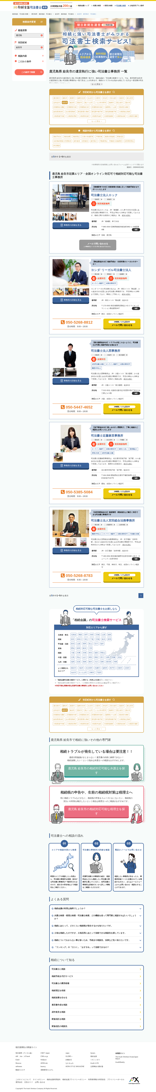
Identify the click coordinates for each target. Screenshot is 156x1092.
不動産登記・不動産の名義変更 (111, 141)
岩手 (86, 635)
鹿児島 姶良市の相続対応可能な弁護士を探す (96, 770)
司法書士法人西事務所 (105, 350)
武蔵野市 (109, 525)
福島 (109, 635)
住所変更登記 (129, 141)
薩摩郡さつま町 (111, 107)
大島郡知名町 (121, 116)
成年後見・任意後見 (81, 141)
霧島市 (65, 98)
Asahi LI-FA (94, 1063)
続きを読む (126, 215)
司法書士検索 (121, 5)
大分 (96, 662)
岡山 (78, 657)
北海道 (73, 635)
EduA (18, 1060)
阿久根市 (113, 98)
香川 (102, 657)
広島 (72, 657)
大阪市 (109, 355)
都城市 (109, 199)
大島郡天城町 (133, 116)
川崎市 (91, 672)
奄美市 (72, 103)
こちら (104, 683)
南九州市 (130, 98)
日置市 (97, 98)
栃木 (103, 639)
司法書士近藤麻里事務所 (107, 435)
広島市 (127, 668)
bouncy (43, 1066)
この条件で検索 (28, 72)
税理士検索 (108, 5)
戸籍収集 (99, 136)
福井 (102, 644)
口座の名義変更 (87, 136)
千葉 (91, 639)
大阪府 (97, 355)
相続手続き (57, 136)
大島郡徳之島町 (124, 112)
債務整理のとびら (47, 1070)
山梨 (78, 644)
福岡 (72, 662)
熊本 (90, 662)
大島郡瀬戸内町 (59, 116)
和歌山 (102, 653)
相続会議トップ (83, 5)
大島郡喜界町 (72, 116)
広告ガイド (28, 1082)
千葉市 (99, 672)
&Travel (27, 1056)
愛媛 (113, 657)
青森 (80, 635)
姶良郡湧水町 (58, 112)
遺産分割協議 (109, 136)
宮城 (97, 635)
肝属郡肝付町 (72, 107)
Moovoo (18, 1063)
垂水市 (127, 103)
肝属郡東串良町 (97, 107)
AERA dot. (44, 1063)
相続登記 (76, 136)
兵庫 (78, 653)
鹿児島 (108, 662)
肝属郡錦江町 (84, 107)
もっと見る (95, 121)
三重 (90, 648)
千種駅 (122, 440)
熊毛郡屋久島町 (83, 112)
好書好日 (69, 1060)
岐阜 (84, 648)
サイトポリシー (39, 1079)
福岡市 (104, 668)
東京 (72, 639)
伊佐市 (105, 98)
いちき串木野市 (100, 103)
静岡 (78, 648)
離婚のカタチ (20, 1070)
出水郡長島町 (70, 112)
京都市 (119, 668)
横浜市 (73, 668)
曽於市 (79, 103)
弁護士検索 (97, 5)
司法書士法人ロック (104, 195)
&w (21, 1056)
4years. (93, 1053)
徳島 (107, 657)
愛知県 (97, 440)
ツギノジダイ (95, 1060)
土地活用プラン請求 (137, 5)
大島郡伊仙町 (96, 116)
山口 (84, 657)
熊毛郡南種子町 (111, 112)
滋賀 (96, 653)
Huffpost (44, 1060)
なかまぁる (69, 1063)
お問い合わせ (40, 1082)
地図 (136, 229)
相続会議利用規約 (53, 1079)
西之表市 (119, 103)
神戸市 (112, 668)
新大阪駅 (122, 355)
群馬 (109, 639)
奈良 (90, 653)
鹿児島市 (57, 98)
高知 (119, 657)
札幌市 (97, 668)
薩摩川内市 (81, 98)
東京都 (97, 274)
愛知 (72, 648)
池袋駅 (122, 274)
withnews (19, 1066)
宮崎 (102, 662)
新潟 (72, 644)
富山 (90, 644)
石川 (96, 644)
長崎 (84, 662)
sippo (67, 1053)
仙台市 (73, 672)
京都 (84, 653)
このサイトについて (23, 1079)
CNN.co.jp (44, 1056)
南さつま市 (89, 103)
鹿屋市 (72, 98)
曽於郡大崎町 (124, 107)
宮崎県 (97, 199)
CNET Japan (45, 1053)
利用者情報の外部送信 (96, 1079)
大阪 (72, 653)
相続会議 (93, 1056)
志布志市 (57, 103)
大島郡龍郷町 (108, 116)
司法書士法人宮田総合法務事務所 (113, 520)
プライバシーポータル (115, 1079)
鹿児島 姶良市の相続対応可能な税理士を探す (96, 811)
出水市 (90, 98)
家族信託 (120, 136)
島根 (96, 657)
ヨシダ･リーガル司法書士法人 (111, 270)
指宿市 (121, 98)
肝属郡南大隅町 (59, 107)
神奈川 (79, 639)
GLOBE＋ (69, 1056)
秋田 (91, 635)
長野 (84, 644)
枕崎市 (111, 103)
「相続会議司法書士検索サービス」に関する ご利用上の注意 (78, 680)
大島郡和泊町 (84, 116)
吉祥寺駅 (122, 525)
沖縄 (115, 662)
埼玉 (86, 639)
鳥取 (90, 657)
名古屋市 (109, 440)
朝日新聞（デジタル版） (24, 1053)
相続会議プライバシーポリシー (74, 1079)
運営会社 (19, 1082)
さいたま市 (83, 672)
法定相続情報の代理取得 (62, 141)
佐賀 (78, 662)
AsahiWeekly (120, 1062)
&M (17, 1056)
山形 (103, 635)
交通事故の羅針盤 (96, 1066)
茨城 (97, 639)
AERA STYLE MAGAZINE (75, 1066)
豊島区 (109, 274)
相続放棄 (67, 136)
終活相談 (57, 145)
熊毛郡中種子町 (97, 112)
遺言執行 (94, 141)
